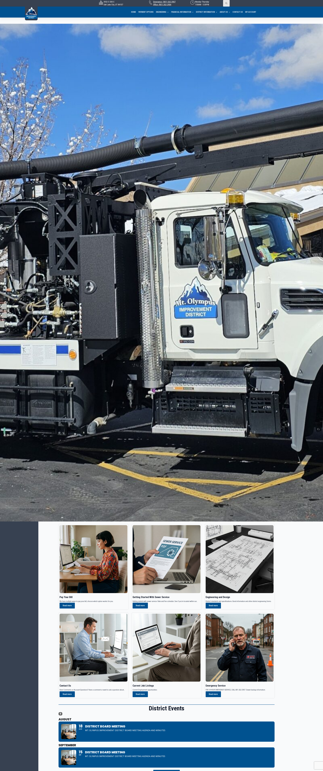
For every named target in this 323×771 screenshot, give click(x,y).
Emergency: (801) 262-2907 (164, 2)
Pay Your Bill (66, 597)
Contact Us (238, 12)
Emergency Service (216, 685)
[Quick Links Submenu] (36, 762)
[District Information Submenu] (217, 12)
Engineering (161, 12)
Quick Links (8, 762)
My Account (250, 12)
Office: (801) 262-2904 (162, 4)
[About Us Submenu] (230, 12)
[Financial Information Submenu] (193, 12)
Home (133, 12)
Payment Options (145, 12)
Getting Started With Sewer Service (151, 597)
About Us (224, 12)
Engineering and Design (218, 597)
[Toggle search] (226, 3)
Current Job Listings (143, 685)
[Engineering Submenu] (168, 12)
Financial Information (181, 12)
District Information (205, 12)
